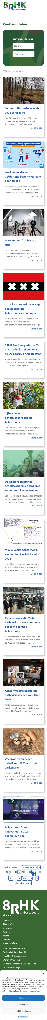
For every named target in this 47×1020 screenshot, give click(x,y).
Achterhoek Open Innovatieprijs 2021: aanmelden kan (17, 831)
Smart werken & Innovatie (14, 948)
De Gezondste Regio (11, 968)
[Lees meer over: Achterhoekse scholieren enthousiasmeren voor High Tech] (23, 672)
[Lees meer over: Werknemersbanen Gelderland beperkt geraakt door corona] (23, 154)
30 (16, 872)
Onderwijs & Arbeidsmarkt (14, 952)
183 (23, 872)
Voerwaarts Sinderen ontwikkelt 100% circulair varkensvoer (21, 763)
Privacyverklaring (23, 1016)
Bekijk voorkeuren (23, 1011)
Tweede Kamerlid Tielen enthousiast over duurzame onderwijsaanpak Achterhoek (22, 625)
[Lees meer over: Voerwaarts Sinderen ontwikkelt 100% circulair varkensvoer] (23, 741)
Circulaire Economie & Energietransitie (19, 964)
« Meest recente (30, 867)
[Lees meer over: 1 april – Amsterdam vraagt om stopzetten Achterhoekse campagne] (23, 286)
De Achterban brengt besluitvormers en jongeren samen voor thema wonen (22, 486)
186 (39, 872)
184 (29, 872)
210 (30, 878)
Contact (6, 940)
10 (7, 872)
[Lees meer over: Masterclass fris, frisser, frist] (23, 222)
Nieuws (6, 936)
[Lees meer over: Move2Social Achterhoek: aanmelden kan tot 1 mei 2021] (23, 532)
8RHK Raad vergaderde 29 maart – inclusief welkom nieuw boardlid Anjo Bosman (23, 349)
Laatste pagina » (23, 883)
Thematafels (8, 924)
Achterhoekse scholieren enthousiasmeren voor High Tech (22, 695)
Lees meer (36, 128)
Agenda (6, 932)
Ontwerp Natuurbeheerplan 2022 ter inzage (23, 110)
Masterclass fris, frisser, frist (20, 242)
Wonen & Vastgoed (11, 960)
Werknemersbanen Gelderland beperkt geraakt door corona (23, 176)
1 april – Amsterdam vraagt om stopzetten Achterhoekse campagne (22, 309)
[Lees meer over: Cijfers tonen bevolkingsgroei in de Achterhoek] (23, 395)
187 (10, 878)
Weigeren (23, 1004)
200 (24, 878)
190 (19, 878)
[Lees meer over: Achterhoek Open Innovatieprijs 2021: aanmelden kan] (23, 809)
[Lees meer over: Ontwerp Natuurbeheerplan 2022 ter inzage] (23, 90)
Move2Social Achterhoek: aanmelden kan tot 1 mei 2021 (21, 554)
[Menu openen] (41, 6)
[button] (43, 973)
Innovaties (7, 928)
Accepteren (23, 998)
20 (11, 872)
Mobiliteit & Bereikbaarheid (15, 956)
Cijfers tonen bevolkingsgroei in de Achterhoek (18, 418)
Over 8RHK (7, 920)
